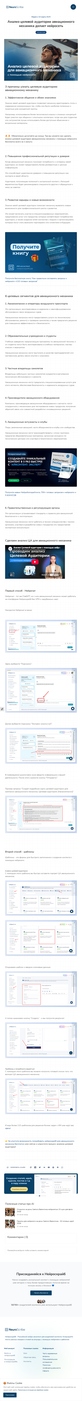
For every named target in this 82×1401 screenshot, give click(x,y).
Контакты (27, 1361)
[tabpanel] (41, 1183)
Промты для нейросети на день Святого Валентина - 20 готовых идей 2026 (45, 1222)
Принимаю (9, 1395)
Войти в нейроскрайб (9, 1354)
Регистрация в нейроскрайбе (10, 1360)
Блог (25, 1353)
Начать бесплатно (41, 1293)
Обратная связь (29, 1357)
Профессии (41, 32)
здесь (7, 1128)
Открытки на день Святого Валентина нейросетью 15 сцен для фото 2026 (45, 1210)
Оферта (46, 1371)
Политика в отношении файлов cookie (33, 1390)
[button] (74, 234)
